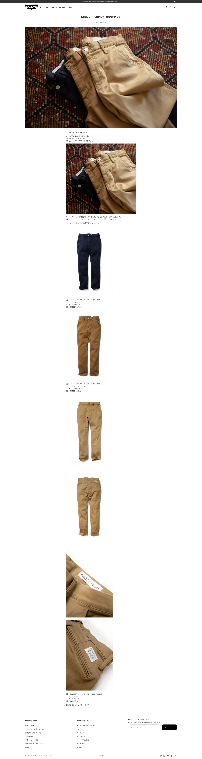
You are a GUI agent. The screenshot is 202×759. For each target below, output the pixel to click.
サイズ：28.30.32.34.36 (74, 304)
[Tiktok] (172, 755)
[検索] (166, 7)
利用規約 (28, 747)
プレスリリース (81, 733)
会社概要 (79, 747)
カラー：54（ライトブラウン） (76, 386)
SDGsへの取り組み (82, 740)
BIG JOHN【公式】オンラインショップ (41, 755)
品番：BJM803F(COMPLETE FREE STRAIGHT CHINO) (84, 300)
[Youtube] (168, 755)
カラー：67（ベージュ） (74, 696)
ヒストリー (80, 729)
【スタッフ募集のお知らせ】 (86, 725)
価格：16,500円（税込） (74, 307)
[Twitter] (175, 755)
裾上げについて (81, 743)
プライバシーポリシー (32, 740)
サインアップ (169, 727)
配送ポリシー (29, 725)
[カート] (175, 7)
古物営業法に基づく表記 (33, 733)
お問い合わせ (29, 736)
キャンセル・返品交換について (35, 729)
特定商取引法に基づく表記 (34, 743)
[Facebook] (160, 755)
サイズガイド (80, 736)
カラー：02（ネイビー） (74, 302)
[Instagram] (164, 755)
